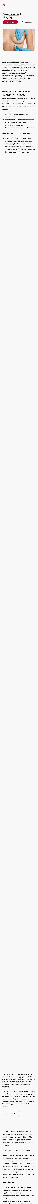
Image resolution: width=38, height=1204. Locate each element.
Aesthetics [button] (28, 22)
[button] (35, 5)
